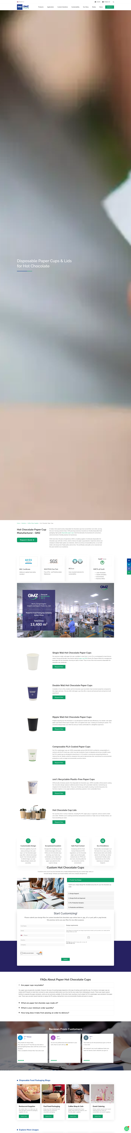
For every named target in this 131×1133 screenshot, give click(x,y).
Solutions (24, 523)
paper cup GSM (83, 658)
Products (41, 7)
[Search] (113, 1)
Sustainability (75, 7)
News (101, 7)
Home (18, 523)
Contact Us (110, 7)
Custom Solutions (62, 7)
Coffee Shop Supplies (33, 523)
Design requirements (72, 925)
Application (50, 7)
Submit (65, 959)
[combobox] (22, 935)
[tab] (90, 880)
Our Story (86, 7)
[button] (20, 2)
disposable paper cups (68, 533)
